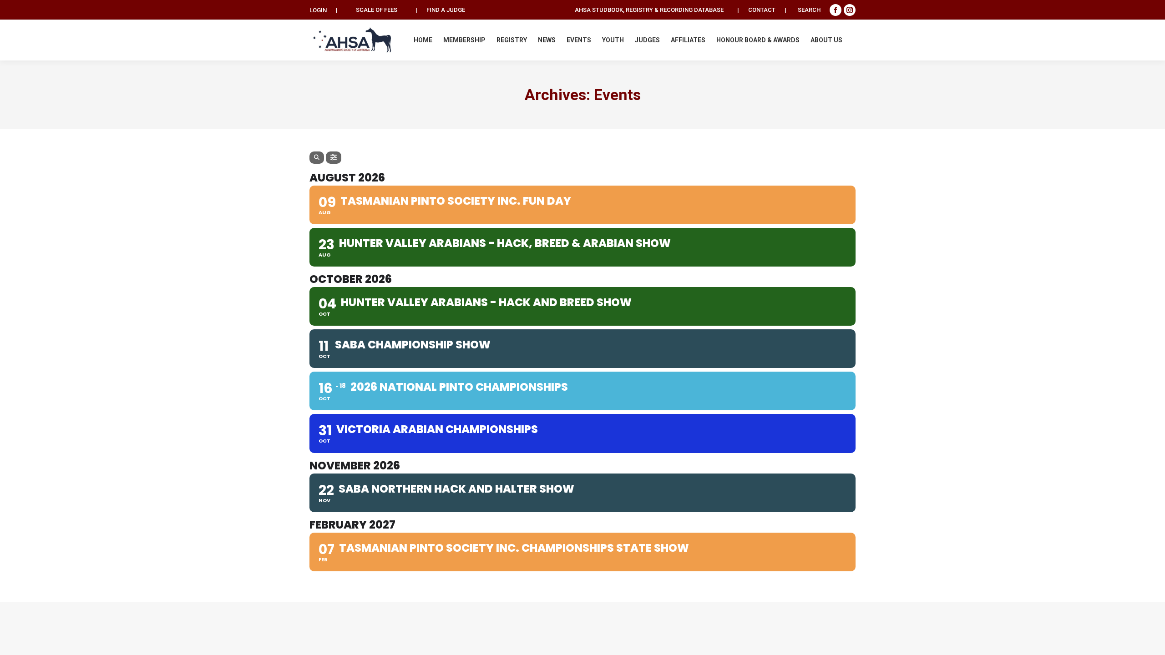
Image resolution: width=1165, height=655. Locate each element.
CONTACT (761, 9)
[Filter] (333, 157)
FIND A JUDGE (445, 9)
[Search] (316, 157)
